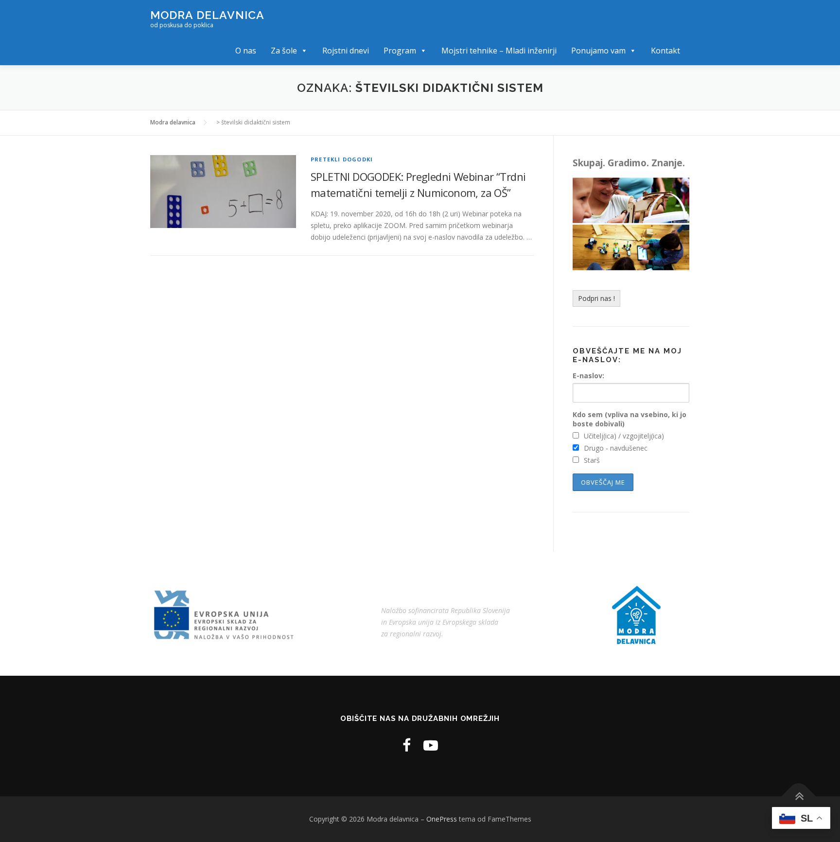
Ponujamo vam (598, 50)
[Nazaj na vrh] (799, 796)
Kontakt (665, 50)
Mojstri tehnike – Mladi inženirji (499, 50)
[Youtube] (430, 745)
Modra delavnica (207, 14)
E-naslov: (588, 375)
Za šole (284, 50)
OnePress (441, 819)
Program (400, 50)
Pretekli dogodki (342, 159)
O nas (245, 50)
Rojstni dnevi (345, 50)
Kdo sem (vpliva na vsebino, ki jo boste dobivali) (629, 419)
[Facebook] (406, 745)
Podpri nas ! (596, 298)
